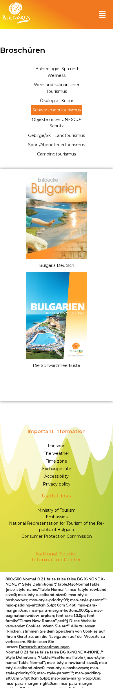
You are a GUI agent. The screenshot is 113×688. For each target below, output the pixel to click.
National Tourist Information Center (56, 556)
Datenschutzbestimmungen (44, 647)
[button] (102, 14)
